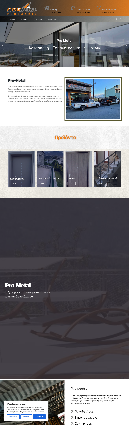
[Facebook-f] (116, 19)
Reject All (26, 416)
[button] (2, 44)
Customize (13, 416)
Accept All (39, 416)
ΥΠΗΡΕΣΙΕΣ (38, 19)
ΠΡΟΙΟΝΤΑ (24, 19)
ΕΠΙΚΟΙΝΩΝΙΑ (52, 19)
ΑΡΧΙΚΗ (12, 19)
